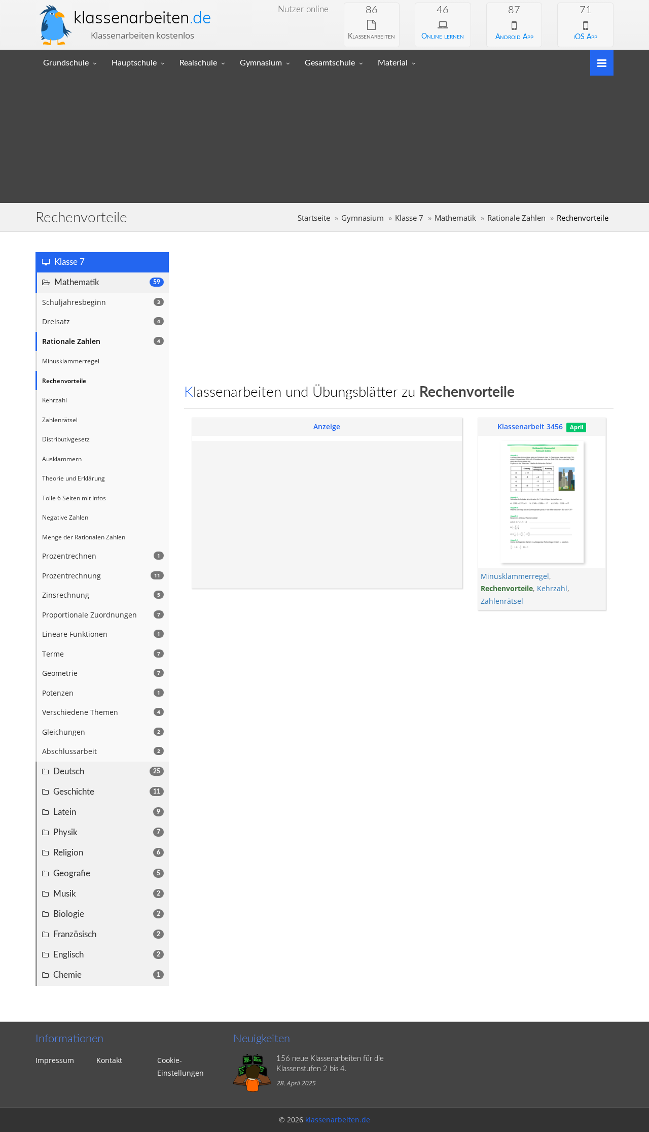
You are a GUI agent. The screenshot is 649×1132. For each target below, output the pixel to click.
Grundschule (66, 63)
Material (393, 63)
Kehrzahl (552, 588)
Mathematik (455, 218)
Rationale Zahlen (516, 218)
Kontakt (109, 1060)
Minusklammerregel (515, 576)
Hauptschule (134, 63)
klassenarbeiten (142, 17)
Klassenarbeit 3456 (530, 426)
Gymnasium (261, 63)
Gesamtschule (330, 63)
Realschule (198, 63)
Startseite (314, 218)
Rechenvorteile (507, 588)
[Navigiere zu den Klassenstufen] (598, 62)
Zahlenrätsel (502, 601)
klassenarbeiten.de (337, 1119)
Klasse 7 (409, 218)
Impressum (54, 1060)
